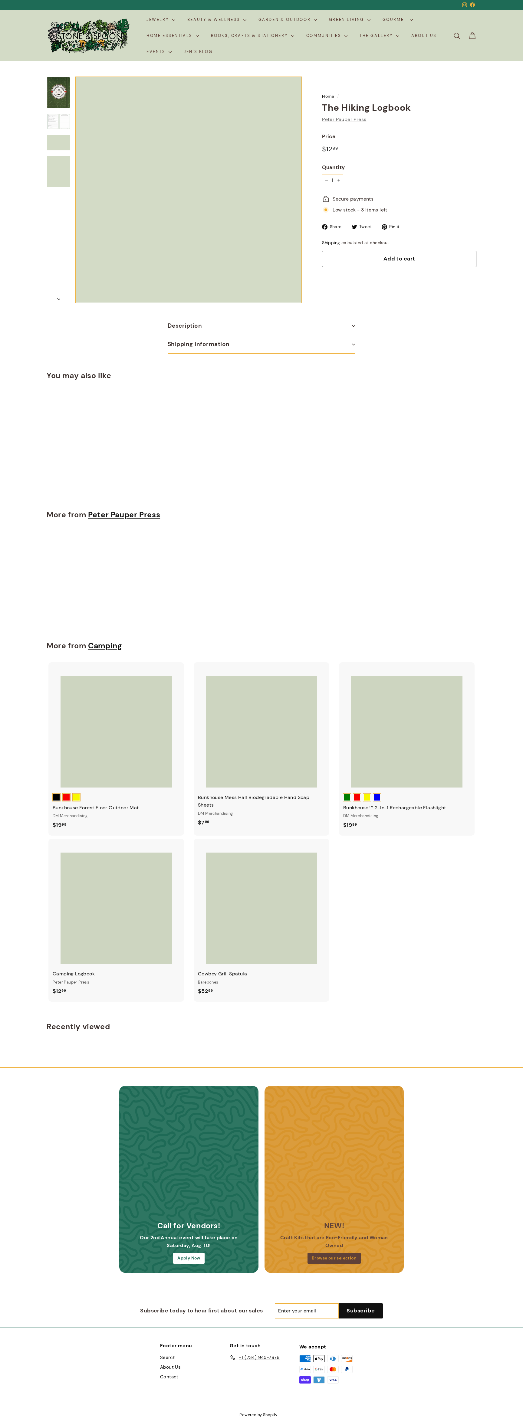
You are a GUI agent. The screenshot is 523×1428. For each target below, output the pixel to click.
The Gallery (377, 35)
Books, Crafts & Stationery (250, 35)
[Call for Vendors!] (188, 1155)
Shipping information (199, 344)
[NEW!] (334, 1155)
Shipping (331, 242)
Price (328, 136)
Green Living (347, 19)
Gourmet (396, 19)
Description (185, 325)
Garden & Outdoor (285, 19)
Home (328, 96)
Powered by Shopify (258, 1414)
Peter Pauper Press (344, 119)
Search (168, 1357)
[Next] (59, 297)
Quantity (333, 167)
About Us (424, 35)
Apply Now (188, 1258)
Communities (324, 35)
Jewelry (158, 19)
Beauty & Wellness (214, 19)
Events (156, 51)
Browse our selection (334, 1258)
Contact (169, 1377)
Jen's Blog (198, 51)
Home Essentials (170, 35)
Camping (105, 646)
